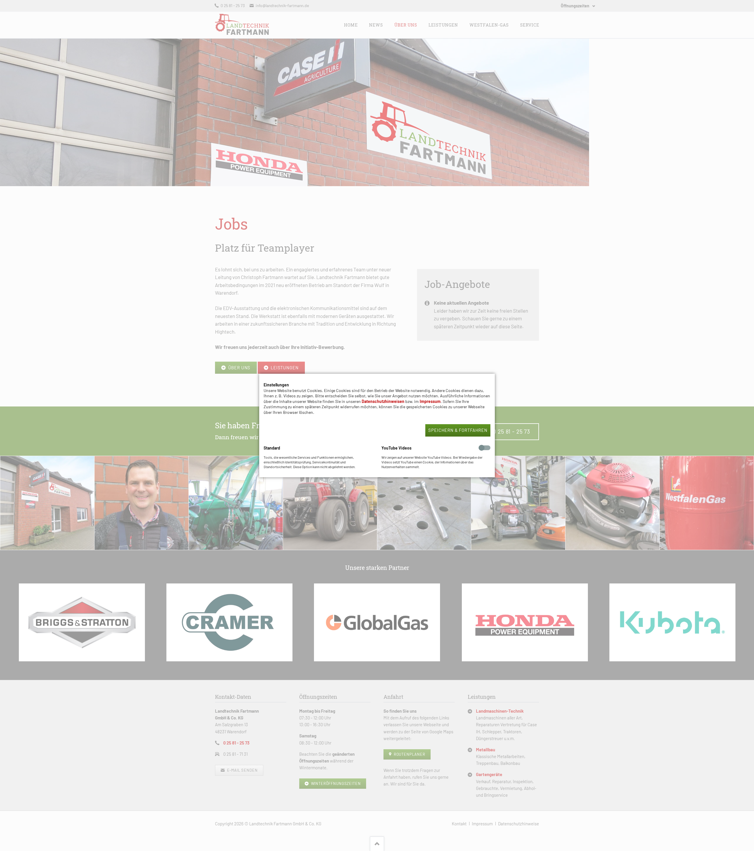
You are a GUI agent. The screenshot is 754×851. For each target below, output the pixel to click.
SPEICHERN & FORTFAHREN (457, 430)
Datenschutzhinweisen (383, 401)
